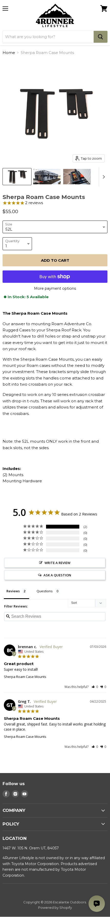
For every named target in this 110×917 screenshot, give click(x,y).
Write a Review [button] (57, 562)
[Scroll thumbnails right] (103, 176)
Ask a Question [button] (57, 575)
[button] (95, 687)
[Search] (100, 37)
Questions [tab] (45, 591)
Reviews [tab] (13, 591)
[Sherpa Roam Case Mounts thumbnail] (17, 176)
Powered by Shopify (55, 907)
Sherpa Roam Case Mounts (25, 676)
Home (9, 52)
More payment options (55, 288)
